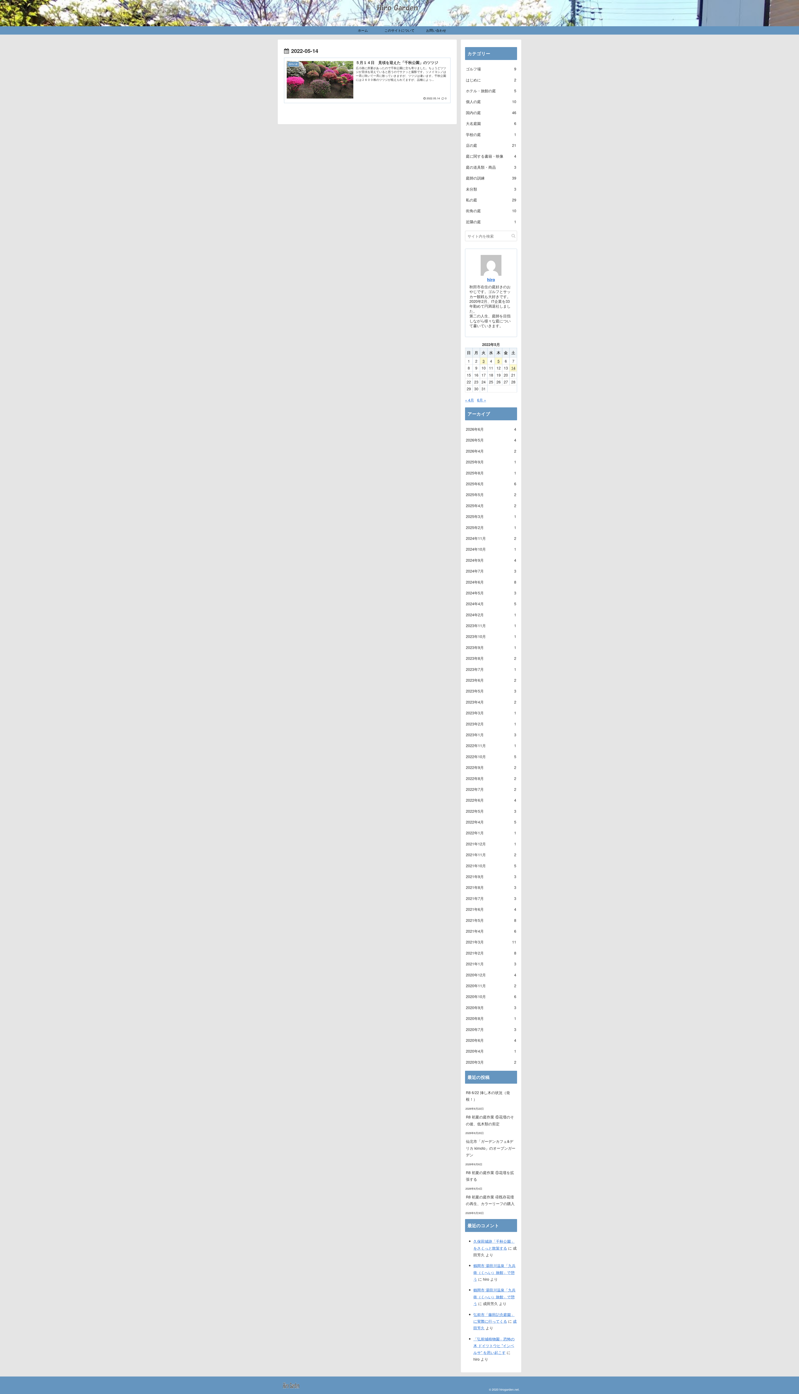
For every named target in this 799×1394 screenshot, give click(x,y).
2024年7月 (491, 571)
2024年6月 (491, 582)
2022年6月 (491, 800)
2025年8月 (491, 472)
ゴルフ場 (491, 68)
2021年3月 (491, 942)
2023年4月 (491, 702)
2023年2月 (491, 723)
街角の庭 (491, 210)
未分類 (491, 189)
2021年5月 (491, 920)
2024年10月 (491, 549)
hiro (491, 279)
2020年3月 (491, 1062)
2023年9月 (491, 647)
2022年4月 (491, 822)
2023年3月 (491, 712)
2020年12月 (491, 974)
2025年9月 (491, 461)
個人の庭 (491, 101)
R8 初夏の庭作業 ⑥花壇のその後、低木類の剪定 (490, 1120)
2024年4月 (491, 603)
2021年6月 (491, 909)
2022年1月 (491, 832)
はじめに (491, 79)
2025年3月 (491, 516)
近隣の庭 (491, 221)
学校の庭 (491, 134)
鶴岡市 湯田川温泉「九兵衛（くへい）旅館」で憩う (494, 1272)
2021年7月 (491, 898)
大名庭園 (491, 123)
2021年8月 (491, 887)
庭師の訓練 (491, 178)
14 (513, 368)
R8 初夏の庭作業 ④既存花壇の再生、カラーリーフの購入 (490, 1200)
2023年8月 (491, 658)
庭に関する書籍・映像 (491, 156)
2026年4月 (491, 451)
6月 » (481, 400)
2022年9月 (491, 767)
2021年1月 (491, 963)
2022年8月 (491, 778)
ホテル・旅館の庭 (491, 90)
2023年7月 (491, 669)
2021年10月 (491, 865)
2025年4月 (491, 505)
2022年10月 (491, 756)
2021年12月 (491, 843)
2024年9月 (491, 560)
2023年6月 (491, 680)
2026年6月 (491, 429)
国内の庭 (491, 112)
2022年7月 (491, 789)
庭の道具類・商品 (491, 167)
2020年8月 (491, 1018)
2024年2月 (491, 614)
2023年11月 (491, 625)
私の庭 (491, 199)
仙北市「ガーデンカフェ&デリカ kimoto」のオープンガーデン (490, 1147)
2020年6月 (491, 1040)
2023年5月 (491, 691)
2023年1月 (491, 734)
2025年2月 (491, 527)
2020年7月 (491, 1029)
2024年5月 (491, 592)
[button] (513, 236)
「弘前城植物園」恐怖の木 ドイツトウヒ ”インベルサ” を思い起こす (494, 1345)
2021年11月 (491, 854)
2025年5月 (491, 494)
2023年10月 (491, 636)
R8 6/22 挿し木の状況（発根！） (488, 1096)
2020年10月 (491, 996)
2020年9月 (491, 1007)
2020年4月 (491, 1051)
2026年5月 (491, 440)
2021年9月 (491, 876)
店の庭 (491, 145)
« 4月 (469, 400)
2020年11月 (491, 985)
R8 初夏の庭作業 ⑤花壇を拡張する (490, 1176)
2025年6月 (491, 483)
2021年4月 (491, 931)
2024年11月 (491, 538)
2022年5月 (491, 811)
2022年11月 (491, 745)
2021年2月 (491, 953)
